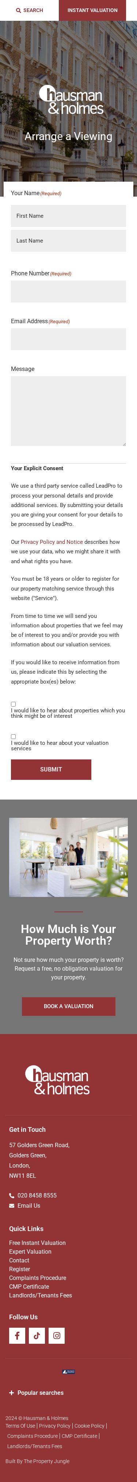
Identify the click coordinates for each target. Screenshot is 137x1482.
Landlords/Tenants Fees (40, 1295)
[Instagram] (57, 1336)
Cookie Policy (89, 1426)
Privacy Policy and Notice (52, 542)
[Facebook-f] (17, 1336)
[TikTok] (37, 1336)
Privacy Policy (55, 1426)
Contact (19, 1260)
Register (19, 1269)
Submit (51, 769)
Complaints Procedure (37, 1277)
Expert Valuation (30, 1251)
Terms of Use (20, 1426)
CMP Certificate (29, 1286)
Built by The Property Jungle (37, 1461)
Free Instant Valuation (37, 1242)
